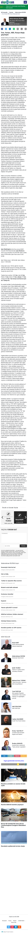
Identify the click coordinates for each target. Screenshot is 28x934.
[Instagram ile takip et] (12, 927)
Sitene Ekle (13, 922)
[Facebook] (2, 29)
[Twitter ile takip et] (8, 927)
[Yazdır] (22, 29)
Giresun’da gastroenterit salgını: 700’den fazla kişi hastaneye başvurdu (16, 7)
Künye (9, 920)
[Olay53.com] (7, 2)
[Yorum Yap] (26, 29)
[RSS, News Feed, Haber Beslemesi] (19, 927)
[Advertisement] (14, 866)
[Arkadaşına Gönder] (18, 29)
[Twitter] (6, 29)
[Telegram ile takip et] (16, 927)
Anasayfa (5, 12)
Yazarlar (11, 12)
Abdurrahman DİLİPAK (20, 12)
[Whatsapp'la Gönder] (14, 29)
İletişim (14, 920)
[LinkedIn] (10, 29)
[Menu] (25, 2)
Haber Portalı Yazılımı (8, 931)
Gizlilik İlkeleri (21, 920)
